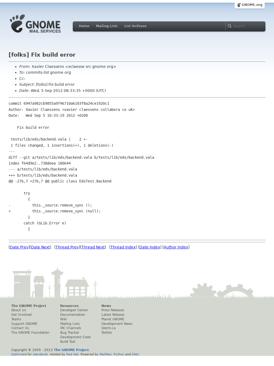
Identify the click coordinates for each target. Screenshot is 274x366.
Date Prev (19, 247)
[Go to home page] (43, 34)
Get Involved (21, 315)
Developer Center (74, 310)
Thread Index (123, 247)
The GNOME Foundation (30, 332)
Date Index (149, 247)
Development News (116, 324)
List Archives (135, 26)
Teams (16, 319)
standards (40, 354)
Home (84, 26)
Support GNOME (24, 324)
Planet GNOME (112, 319)
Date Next (40, 247)
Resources (69, 306)
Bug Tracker (69, 332)
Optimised (18, 354)
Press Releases (112, 310)
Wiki (63, 319)
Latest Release (112, 315)
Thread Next (93, 247)
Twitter (106, 332)
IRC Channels (70, 328)
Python (119, 354)
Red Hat (72, 354)
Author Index (176, 247)
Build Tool (67, 342)
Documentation (72, 315)
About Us (18, 310)
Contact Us (20, 328)
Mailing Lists (107, 26)
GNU (135, 354)
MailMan (106, 354)
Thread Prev (67, 247)
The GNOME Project (28, 306)
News (106, 306)
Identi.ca (108, 328)
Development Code (75, 337)
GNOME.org (252, 5)
